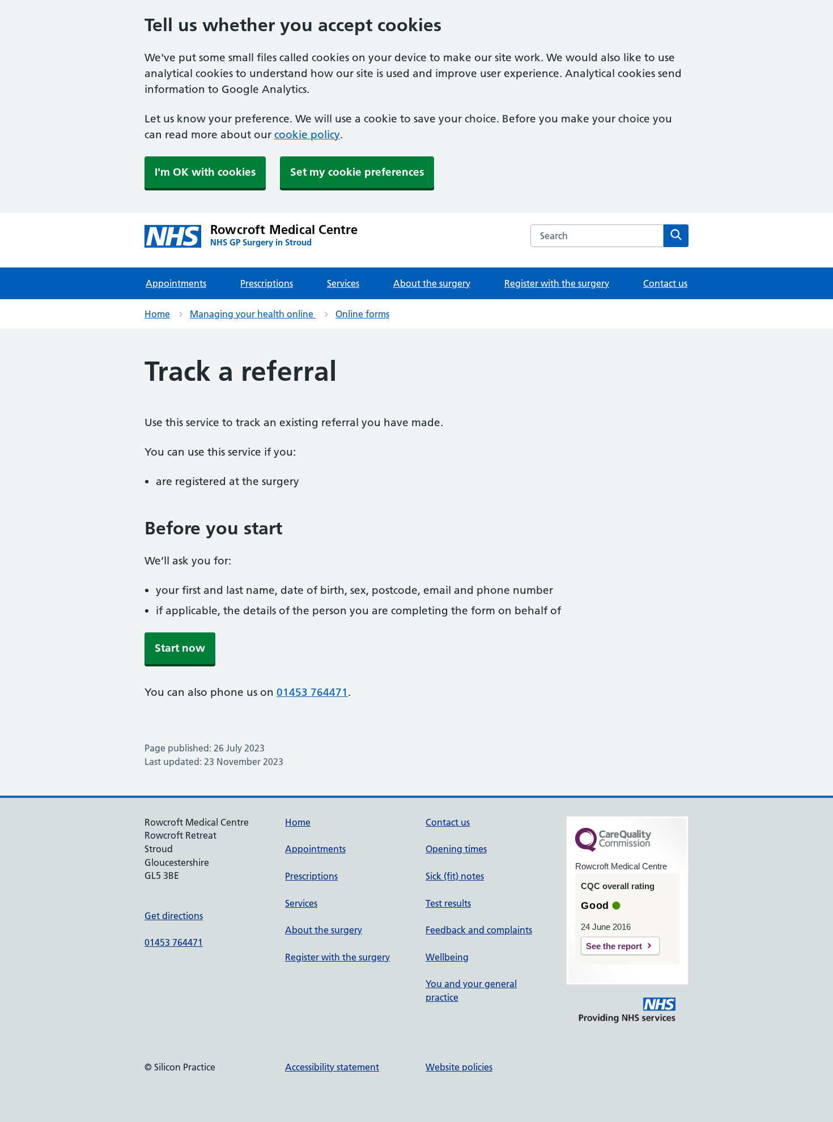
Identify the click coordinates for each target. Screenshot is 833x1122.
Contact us (665, 283)
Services (343, 283)
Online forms (362, 314)
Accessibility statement (332, 1067)
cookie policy (307, 134)
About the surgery (431, 283)
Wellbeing (447, 957)
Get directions (173, 915)
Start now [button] (180, 647)
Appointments (176, 283)
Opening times (456, 849)
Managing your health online (253, 314)
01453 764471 (312, 692)
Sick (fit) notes (455, 876)
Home (157, 314)
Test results (448, 903)
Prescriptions (266, 283)
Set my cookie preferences (357, 171)
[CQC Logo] (613, 848)
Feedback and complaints (479, 930)
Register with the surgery (556, 283)
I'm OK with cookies (205, 171)
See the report (614, 946)
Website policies (459, 1067)
